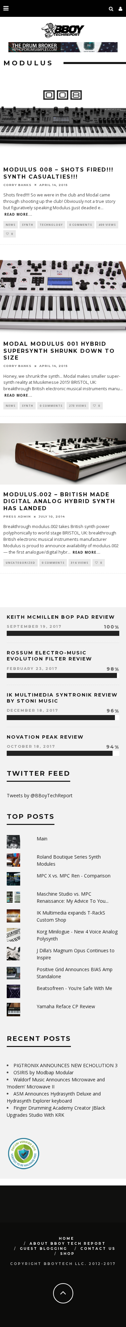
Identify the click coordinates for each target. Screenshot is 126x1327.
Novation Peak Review (45, 737)
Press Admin (17, 516)
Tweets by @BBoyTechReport (40, 795)
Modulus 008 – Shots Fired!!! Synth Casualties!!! (58, 173)
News (10, 224)
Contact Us (98, 1248)
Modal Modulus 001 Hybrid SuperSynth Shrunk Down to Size (59, 351)
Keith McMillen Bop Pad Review (61, 617)
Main (42, 838)
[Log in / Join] (121, 8)
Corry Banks (17, 185)
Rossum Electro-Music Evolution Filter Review (49, 656)
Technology (51, 224)
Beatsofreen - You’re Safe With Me (74, 988)
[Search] (111, 8)
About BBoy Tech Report (68, 1243)
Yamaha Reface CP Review (66, 1006)
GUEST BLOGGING (43, 1248)
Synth (27, 224)
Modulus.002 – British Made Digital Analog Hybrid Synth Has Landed (59, 501)
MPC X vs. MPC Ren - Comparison (74, 875)
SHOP (67, 1254)
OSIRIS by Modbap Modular (43, 1072)
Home (66, 1238)
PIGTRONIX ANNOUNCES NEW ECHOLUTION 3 (65, 1065)
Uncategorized (20, 562)
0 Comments (80, 224)
